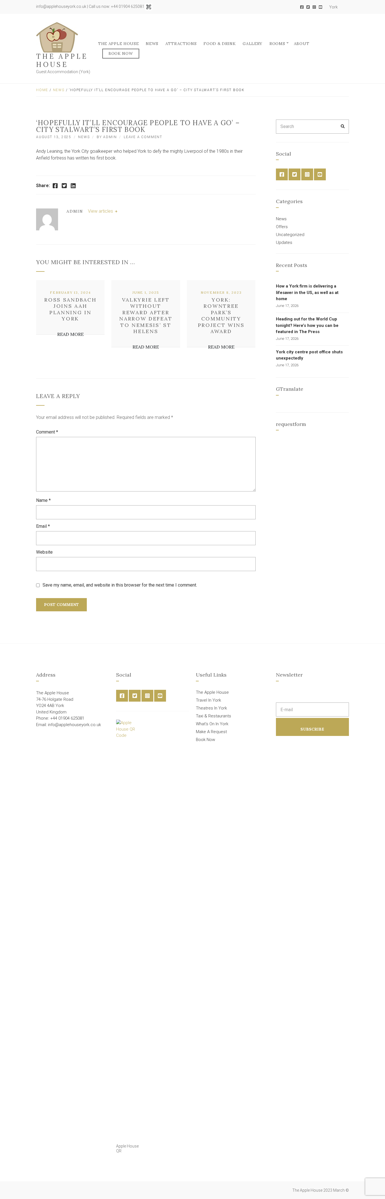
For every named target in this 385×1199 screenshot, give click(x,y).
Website (44, 552)
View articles (101, 211)
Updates (284, 242)
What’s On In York (212, 723)
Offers (282, 226)
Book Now (121, 53)
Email (43, 526)
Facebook (302, 7)
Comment (47, 432)
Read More (70, 334)
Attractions (181, 43)
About (301, 43)
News (152, 43)
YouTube (320, 7)
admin (110, 137)
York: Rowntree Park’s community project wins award (221, 316)
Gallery (252, 43)
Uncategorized (290, 234)
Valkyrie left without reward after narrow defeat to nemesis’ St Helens (145, 316)
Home (42, 90)
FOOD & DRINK (219, 43)
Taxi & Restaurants (213, 715)
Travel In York (208, 700)
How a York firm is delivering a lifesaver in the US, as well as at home (307, 292)
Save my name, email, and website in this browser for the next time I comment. (120, 585)
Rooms (277, 43)
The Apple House (62, 60)
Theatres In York (211, 708)
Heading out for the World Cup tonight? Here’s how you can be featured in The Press (307, 325)
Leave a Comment (143, 137)
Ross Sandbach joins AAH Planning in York (70, 309)
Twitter (308, 7)
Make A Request (211, 731)
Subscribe (312, 729)
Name (43, 500)
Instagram (314, 7)
